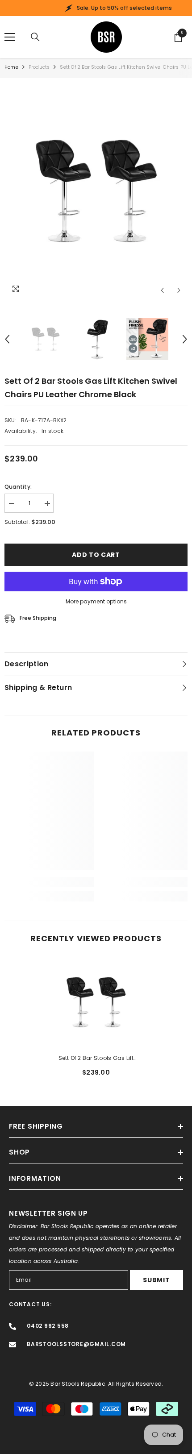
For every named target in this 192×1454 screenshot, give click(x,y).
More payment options (96, 601)
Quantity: (18, 486)
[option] (96, 191)
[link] (49, 882)
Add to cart (96, 554)
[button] (162, 290)
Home (11, 67)
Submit (156, 1279)
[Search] (35, 37)
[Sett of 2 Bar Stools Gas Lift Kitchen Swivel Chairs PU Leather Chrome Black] (96, 1002)
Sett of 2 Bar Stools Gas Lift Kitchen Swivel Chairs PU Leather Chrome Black (96, 1058)
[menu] (9, 37)
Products (39, 67)
